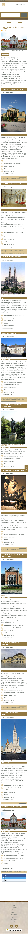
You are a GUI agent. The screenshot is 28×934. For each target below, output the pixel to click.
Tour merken (6, 54)
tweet (6, 878)
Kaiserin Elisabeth (22, 177)
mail (6, 880)
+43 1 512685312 (12, 537)
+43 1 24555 (11, 461)
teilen (6, 875)
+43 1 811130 (11, 239)
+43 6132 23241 (11, 166)
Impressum (14, 917)
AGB (14, 922)
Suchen (24, 15)
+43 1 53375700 (12, 387)
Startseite (9, 22)
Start (14, 905)
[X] (11, 926)
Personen (20, 22)
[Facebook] (16, 926)
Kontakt (14, 910)
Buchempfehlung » (8, 174)
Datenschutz (14, 919)
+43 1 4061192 (11, 321)
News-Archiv (14, 912)
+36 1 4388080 (12, 792)
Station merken (6, 135)
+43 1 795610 (11, 630)
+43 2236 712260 (12, 695)
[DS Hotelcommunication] (14, 930)
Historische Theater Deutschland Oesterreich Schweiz (12, 251)
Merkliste (14, 908)
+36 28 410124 (11, 861)
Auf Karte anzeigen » (8, 93)
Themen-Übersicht (20, 4)
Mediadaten (14, 915)
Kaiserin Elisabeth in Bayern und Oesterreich (10, 178)
